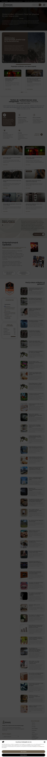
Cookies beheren (23, 755)
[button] (44, 742)
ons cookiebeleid (39, 746)
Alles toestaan (23, 751)
